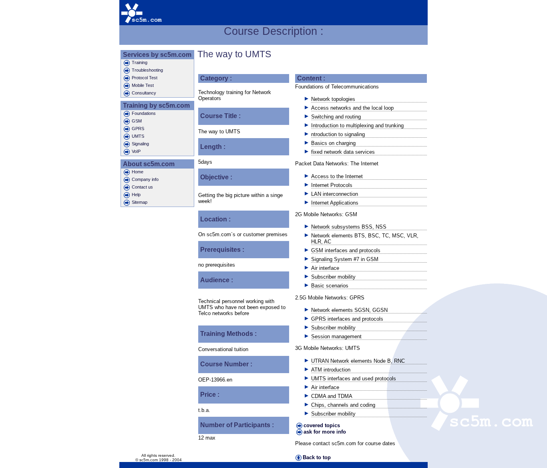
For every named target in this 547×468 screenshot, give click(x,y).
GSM (137, 121)
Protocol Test (144, 77)
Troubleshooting (147, 70)
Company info (145, 179)
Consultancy (144, 92)
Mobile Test (143, 85)
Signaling (140, 143)
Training (139, 62)
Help (136, 194)
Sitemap (139, 202)
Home (137, 171)
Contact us (142, 187)
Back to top (317, 457)
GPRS (138, 128)
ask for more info (325, 432)
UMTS (138, 136)
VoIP (136, 151)
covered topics (322, 425)
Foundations (144, 113)
